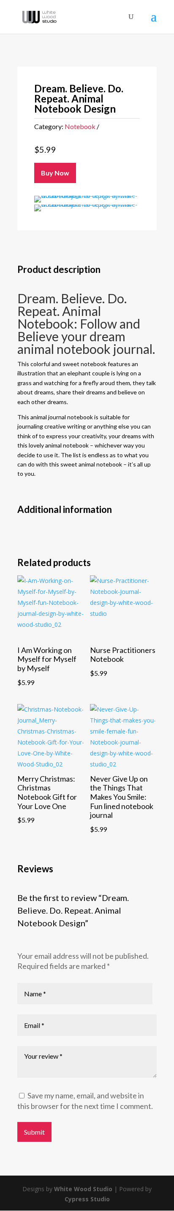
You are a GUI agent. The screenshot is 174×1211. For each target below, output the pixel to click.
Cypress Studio (87, 1199)
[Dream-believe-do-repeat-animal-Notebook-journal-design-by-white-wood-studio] (87, 204)
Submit (34, 1132)
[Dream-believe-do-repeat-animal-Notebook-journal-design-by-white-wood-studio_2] (87, 195)
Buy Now (55, 173)
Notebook (80, 126)
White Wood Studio (83, 1189)
